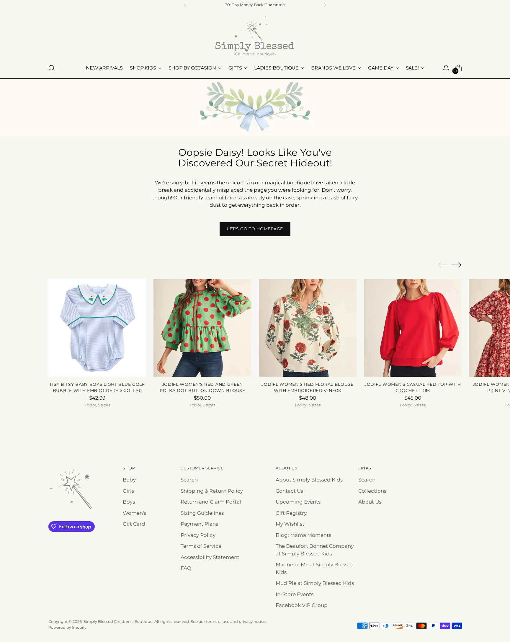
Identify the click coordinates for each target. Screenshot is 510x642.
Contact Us (289, 491)
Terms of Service (201, 546)
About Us (369, 502)
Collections (372, 491)
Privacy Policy (198, 535)
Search (189, 480)
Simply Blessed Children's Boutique (118, 621)
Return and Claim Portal (211, 502)
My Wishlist (290, 524)
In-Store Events (294, 594)
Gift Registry (291, 513)
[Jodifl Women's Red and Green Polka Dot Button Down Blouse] (202, 328)
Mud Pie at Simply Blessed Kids (315, 583)
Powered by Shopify (67, 627)
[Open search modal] (52, 68)
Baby (129, 480)
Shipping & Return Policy (212, 491)
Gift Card (134, 524)
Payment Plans (199, 524)
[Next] (324, 5)
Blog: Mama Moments (303, 535)
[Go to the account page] (446, 68)
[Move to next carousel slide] (457, 265)
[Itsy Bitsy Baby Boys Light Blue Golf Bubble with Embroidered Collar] (97, 328)
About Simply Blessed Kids (309, 480)
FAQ (186, 568)
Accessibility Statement (210, 557)
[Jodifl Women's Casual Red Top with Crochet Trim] (413, 328)
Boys (129, 502)
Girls (128, 491)
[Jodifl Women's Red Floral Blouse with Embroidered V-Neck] (308, 328)
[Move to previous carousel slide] (443, 265)
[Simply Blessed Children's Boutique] (255, 36)
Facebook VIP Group (302, 605)
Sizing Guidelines (202, 513)
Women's (134, 513)
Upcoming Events (298, 502)
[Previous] (185, 5)
